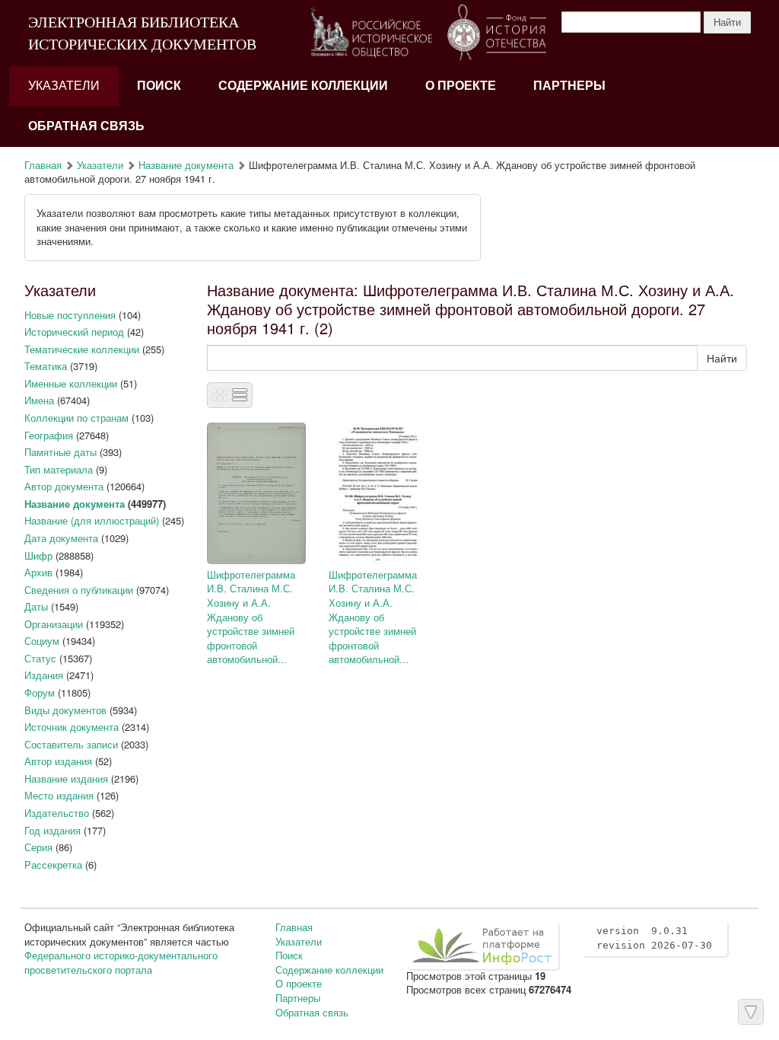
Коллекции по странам (76, 417)
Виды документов (65, 710)
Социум (41, 640)
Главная (43, 165)
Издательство (56, 813)
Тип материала (58, 469)
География (48, 435)
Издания (43, 675)
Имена (39, 400)
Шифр (38, 555)
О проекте (460, 85)
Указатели (64, 85)
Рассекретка (53, 864)
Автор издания (58, 761)
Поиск (159, 85)
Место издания (59, 795)
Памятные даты (60, 452)
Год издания (52, 830)
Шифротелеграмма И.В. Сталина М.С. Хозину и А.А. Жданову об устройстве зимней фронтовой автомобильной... (251, 616)
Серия (38, 847)
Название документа (186, 165)
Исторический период (74, 331)
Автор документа (63, 486)
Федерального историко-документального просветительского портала (121, 962)
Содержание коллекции (303, 85)
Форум (39, 692)
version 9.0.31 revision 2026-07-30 (654, 938)
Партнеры (569, 85)
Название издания (66, 778)
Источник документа (71, 726)
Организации (53, 624)
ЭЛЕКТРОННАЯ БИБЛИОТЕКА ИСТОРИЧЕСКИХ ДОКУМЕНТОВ (142, 33)
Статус (40, 658)
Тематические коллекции (81, 349)
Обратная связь (86, 126)
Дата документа (61, 538)
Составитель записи (71, 744)
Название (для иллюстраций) (91, 520)
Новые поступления (70, 315)
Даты (36, 606)
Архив (38, 572)
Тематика (45, 366)
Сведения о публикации (78, 589)
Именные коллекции (70, 383)
